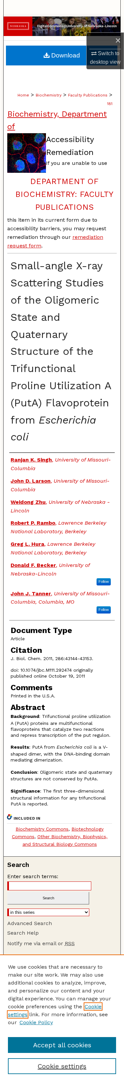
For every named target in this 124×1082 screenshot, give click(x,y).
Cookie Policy (36, 1022)
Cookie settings (62, 1066)
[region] (62, 1018)
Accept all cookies (62, 1045)
